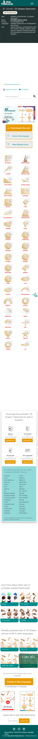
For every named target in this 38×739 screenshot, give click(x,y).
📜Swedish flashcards (11, 84)
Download (10, 440)
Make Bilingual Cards (20, 144)
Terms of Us (17, 732)
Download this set (20, 128)
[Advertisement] (19, 62)
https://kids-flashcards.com (15, 736)
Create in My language (20, 136)
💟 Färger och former (10, 89)
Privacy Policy (9, 732)
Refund (24, 732)
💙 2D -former (23, 89)
